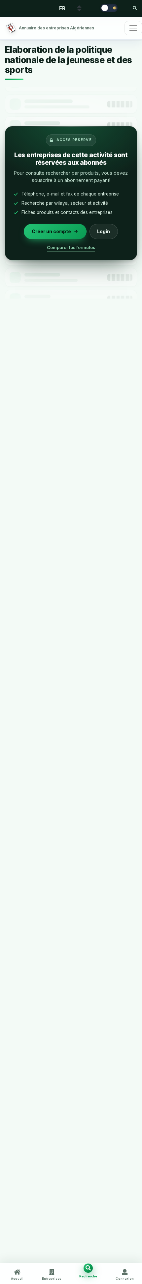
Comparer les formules (71, 247)
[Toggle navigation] (133, 28)
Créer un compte (51, 231)
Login (103, 231)
